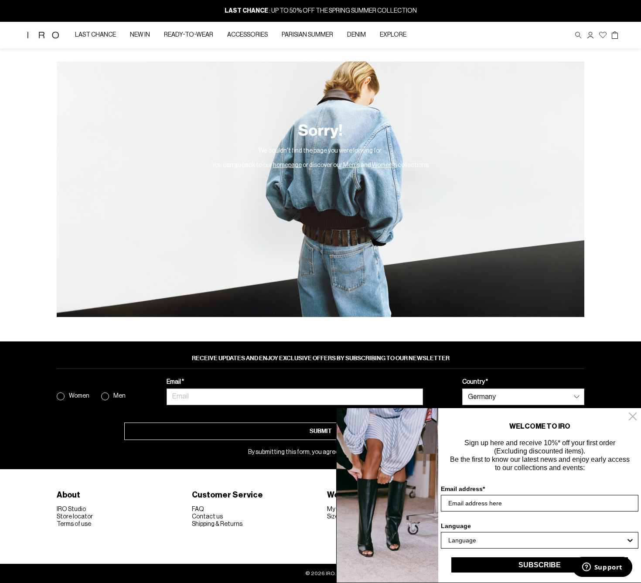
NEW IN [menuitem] (140, 35)
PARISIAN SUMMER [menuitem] (307, 35)
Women (79, 396)
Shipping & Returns (217, 524)
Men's (351, 165)
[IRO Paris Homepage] (43, 35)
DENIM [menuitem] (356, 35)
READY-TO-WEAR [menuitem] (188, 35)
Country (474, 382)
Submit (321, 431)
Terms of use (74, 524)
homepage (287, 165)
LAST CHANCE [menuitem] (95, 35)
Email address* (463, 488)
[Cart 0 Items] (614, 35)
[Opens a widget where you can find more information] (602, 568)
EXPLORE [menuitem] (393, 35)
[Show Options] (630, 540)
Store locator (75, 517)
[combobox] (537, 540)
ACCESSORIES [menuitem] (247, 35)
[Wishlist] (603, 35)
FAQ (198, 509)
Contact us (207, 517)
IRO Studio (71, 509)
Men (119, 396)
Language (456, 525)
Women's (384, 165)
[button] (590, 35)
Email (174, 382)
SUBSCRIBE (539, 565)
